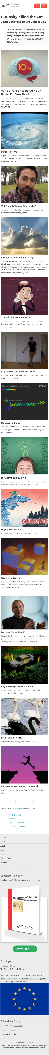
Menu (44, 6)
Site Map (4, 866)
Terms (2, 854)
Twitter (13, 1034)
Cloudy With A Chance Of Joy (17, 257)
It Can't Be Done (13, 478)
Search (37, 6)
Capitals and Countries (17, 826)
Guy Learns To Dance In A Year (18, 371)
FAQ (2, 850)
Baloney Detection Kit (13, 632)
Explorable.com (20, 1042)
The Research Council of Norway (13, 969)
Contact (3, 862)
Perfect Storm (9, 152)
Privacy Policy (6, 858)
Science (11, 819)
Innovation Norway (8, 966)
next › (30, 802)
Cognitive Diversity (12, 578)
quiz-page (17, 809)
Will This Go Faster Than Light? (18, 206)
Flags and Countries (16, 823)
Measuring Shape (10, 423)
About (2, 846)
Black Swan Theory (11, 738)
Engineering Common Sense (17, 686)
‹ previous (20, 802)
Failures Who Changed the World (19, 786)
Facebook (13, 1030)
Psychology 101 (14, 815)
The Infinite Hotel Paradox (15, 317)
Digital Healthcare (11, 529)
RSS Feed (18, 1026)
